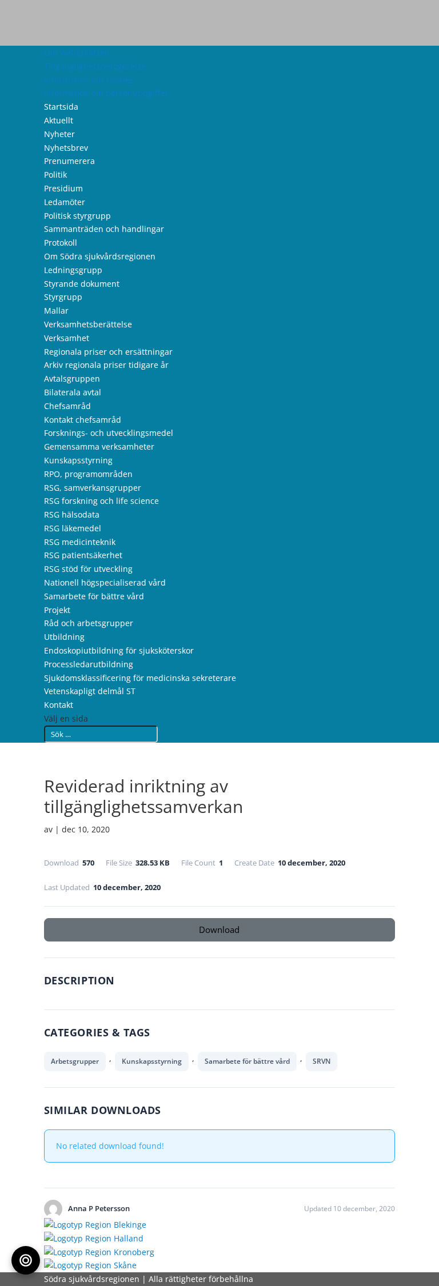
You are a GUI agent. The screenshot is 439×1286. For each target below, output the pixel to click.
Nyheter (59, 134)
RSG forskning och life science (101, 500)
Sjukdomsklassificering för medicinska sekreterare (140, 677)
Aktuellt (58, 120)
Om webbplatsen (77, 52)
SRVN (321, 1061)
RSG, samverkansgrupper (92, 487)
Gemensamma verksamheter (99, 446)
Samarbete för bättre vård (94, 596)
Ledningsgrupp (73, 270)
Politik (55, 174)
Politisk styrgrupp (77, 215)
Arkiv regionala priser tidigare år (106, 364)
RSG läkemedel (72, 528)
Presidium (63, 188)
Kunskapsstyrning (78, 460)
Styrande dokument (81, 283)
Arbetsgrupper (75, 1061)
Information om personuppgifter (106, 92)
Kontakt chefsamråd (82, 419)
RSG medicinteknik (79, 541)
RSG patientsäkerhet (83, 555)
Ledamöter (64, 202)
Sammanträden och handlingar (104, 228)
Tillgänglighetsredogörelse (95, 66)
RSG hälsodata (71, 514)
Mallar (56, 310)
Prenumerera (69, 160)
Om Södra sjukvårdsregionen (99, 256)
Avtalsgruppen (72, 378)
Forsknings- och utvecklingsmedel (108, 432)
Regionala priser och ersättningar (108, 351)
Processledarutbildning (88, 664)
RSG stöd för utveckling (88, 568)
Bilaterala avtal (72, 392)
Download (219, 929)
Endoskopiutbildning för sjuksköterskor (119, 650)
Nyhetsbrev (66, 147)
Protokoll (60, 242)
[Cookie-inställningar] (25, 1260)
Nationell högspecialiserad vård (105, 582)
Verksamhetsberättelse (88, 324)
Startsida (61, 106)
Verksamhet (66, 337)
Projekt (57, 609)
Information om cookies (89, 79)
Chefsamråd (67, 405)
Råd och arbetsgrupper (88, 623)
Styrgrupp (63, 296)
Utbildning (64, 636)
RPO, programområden (88, 473)
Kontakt (58, 704)
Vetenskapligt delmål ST (89, 691)
